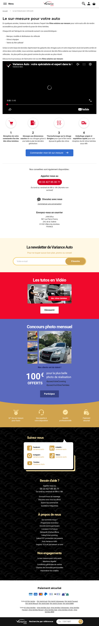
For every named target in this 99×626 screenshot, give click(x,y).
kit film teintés (30, 601)
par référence (41, 621)
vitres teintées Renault (36, 610)
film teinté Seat (44, 603)
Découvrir (49, 310)
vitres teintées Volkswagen (60, 608)
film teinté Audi (42, 601)
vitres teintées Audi (43, 608)
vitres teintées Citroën (65, 610)
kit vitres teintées (30, 608)
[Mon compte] (88, 3)
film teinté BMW (68, 603)
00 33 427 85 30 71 (49, 182)
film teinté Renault (31, 603)
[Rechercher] (81, 622)
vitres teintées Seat (50, 610)
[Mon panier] (93, 3)
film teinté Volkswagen (56, 601)
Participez (49, 393)
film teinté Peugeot (71, 601)
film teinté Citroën (56, 603)
